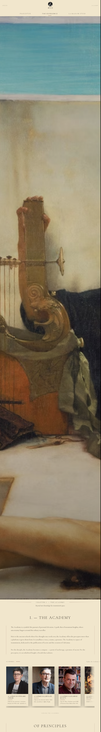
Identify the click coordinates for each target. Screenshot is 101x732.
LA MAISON (77, 14)
